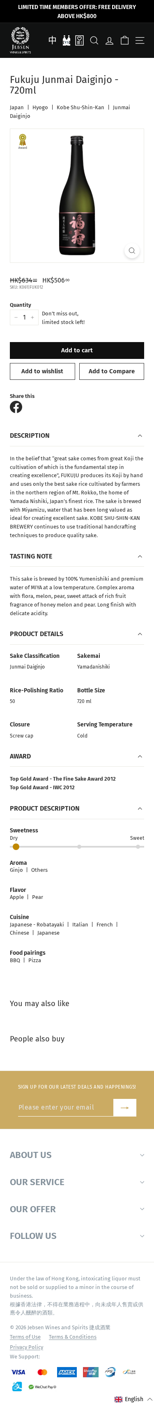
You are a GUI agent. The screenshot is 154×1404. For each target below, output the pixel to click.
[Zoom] (132, 250)
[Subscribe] (124, 1108)
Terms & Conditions (73, 1337)
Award (20, 756)
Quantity (20, 305)
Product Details (36, 634)
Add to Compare (112, 371)
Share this (22, 396)
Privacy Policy (26, 1347)
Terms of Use (25, 1337)
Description (30, 435)
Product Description (45, 808)
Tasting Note (31, 556)
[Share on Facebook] (16, 407)
